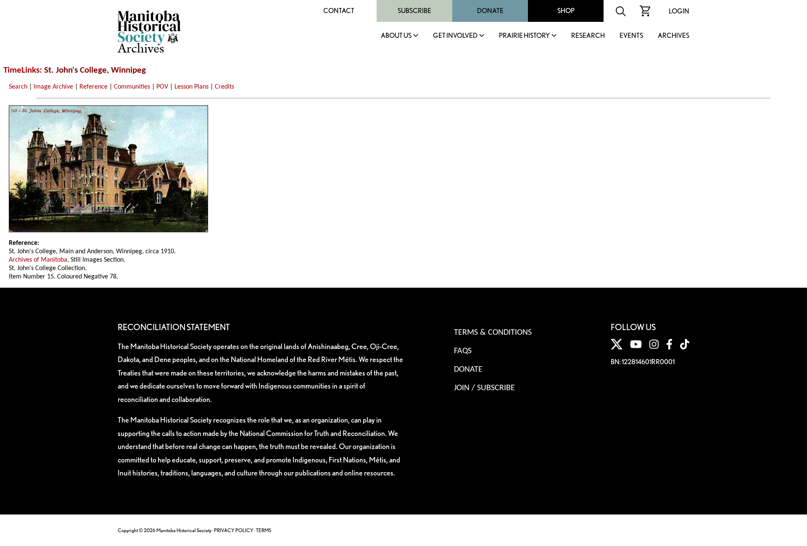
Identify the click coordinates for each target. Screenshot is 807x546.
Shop (566, 11)
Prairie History (524, 35)
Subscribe (414, 11)
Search (18, 87)
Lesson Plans (191, 87)
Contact (338, 11)
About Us (396, 35)
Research (588, 35)
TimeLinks (21, 70)
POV (162, 87)
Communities (132, 87)
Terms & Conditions (493, 332)
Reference (93, 87)
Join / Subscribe (484, 388)
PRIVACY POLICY (233, 530)
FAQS (463, 351)
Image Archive (53, 87)
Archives (673, 35)
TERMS (263, 530)
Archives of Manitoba (38, 260)
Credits (224, 87)
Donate (490, 11)
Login (679, 11)
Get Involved (455, 35)
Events (631, 35)
